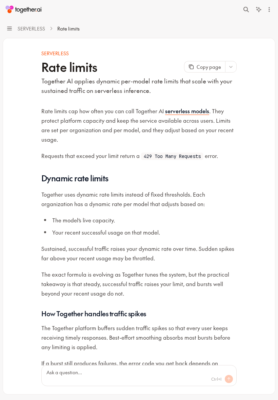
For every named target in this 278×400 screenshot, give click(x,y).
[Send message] (229, 379)
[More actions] (269, 9)
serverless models (187, 111)
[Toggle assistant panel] (259, 9)
